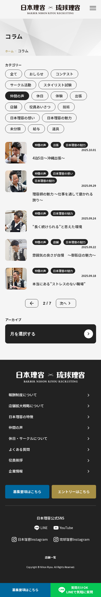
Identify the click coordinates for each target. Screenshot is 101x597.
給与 (36, 128)
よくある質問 (19, 449)
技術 (66, 106)
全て (13, 73)
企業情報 (16, 471)
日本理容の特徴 (21, 416)
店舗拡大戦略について (26, 405)
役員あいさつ (39, 106)
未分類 (15, 128)
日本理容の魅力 (59, 117)
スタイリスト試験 (57, 84)
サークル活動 (20, 84)
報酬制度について (23, 394)
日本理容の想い (22, 117)
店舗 (13, 106)
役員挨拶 (16, 460)
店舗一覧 (50, 557)
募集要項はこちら (27, 491)
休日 (39, 95)
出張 (78, 95)
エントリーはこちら (74, 491)
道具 (55, 128)
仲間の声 (17, 95)
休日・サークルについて (28, 438)
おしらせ (36, 73)
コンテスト (64, 73)
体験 (59, 95)
